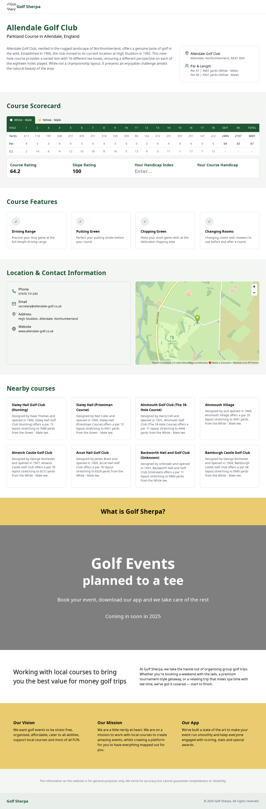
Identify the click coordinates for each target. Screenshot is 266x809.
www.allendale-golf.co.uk (35, 331)
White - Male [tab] (23, 120)
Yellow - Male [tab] (52, 120)
